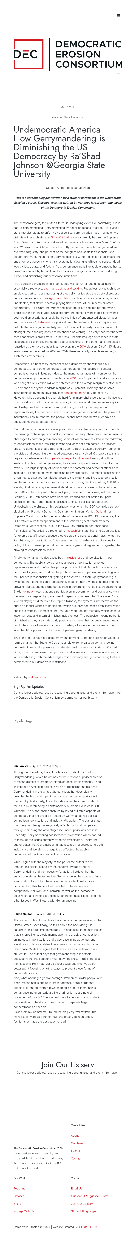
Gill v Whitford (60, 237)
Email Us (76, 1188)
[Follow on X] (119, 23)
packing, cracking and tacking (63, 288)
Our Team (77, 1143)
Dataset (19, 1196)
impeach (71, 530)
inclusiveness (73, 557)
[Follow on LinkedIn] (105, 23)
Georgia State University (68, 117)
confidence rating (75, 393)
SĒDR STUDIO (88, 1227)
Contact (76, 1158)
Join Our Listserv (82, 1203)
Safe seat (44, 322)
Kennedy (28, 591)
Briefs (17, 1203)
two (109, 492)
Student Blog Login (83, 1211)
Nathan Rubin (37, 677)
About (75, 1135)
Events (75, 1151)
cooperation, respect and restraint (69, 458)
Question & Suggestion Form (89, 1196)
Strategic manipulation (56, 298)
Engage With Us (24, 1211)
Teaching (19, 1188)
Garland (101, 511)
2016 (83, 346)
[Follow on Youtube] (112, 23)
